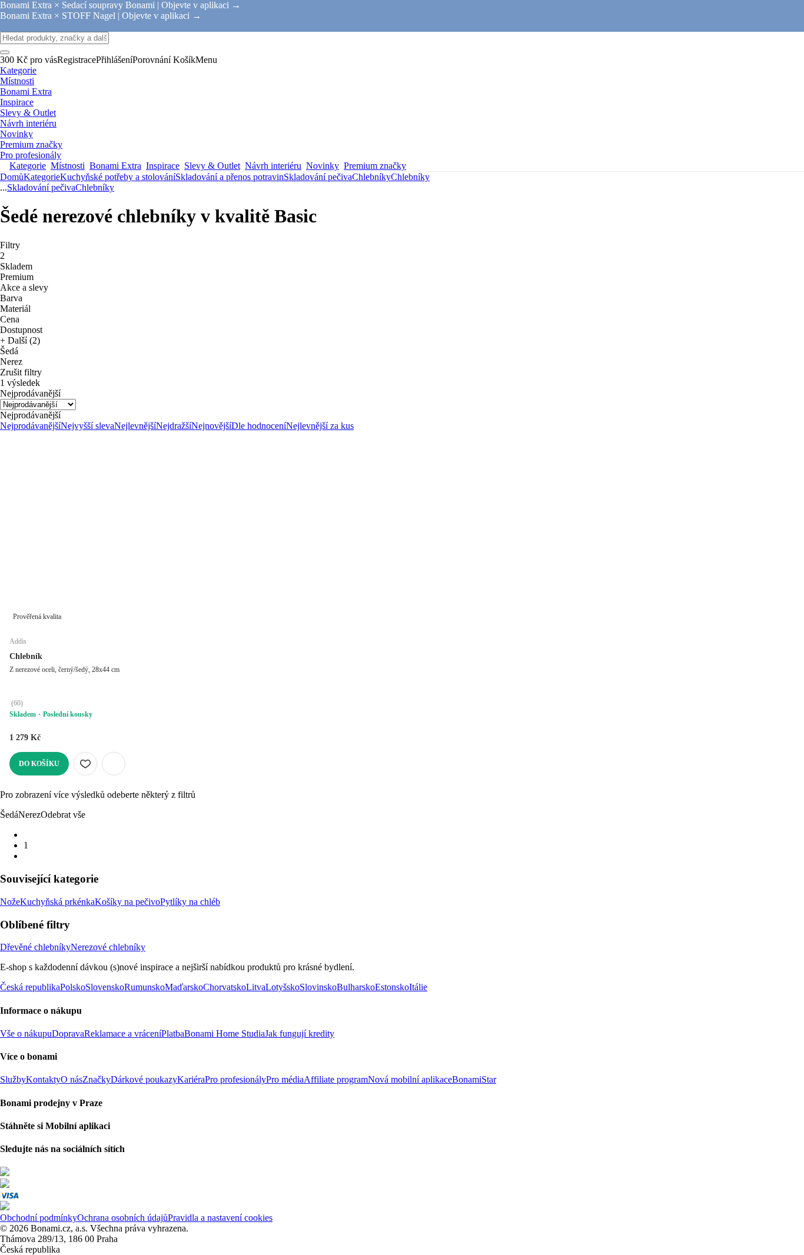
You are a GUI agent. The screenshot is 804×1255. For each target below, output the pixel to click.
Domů (12, 177)
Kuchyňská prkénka (57, 902)
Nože (10, 902)
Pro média (285, 1079)
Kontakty (43, 1079)
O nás (71, 1079)
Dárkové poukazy (144, 1079)
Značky (96, 1079)
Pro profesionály (235, 1079)
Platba (172, 1033)
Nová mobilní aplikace (410, 1079)
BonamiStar (474, 1079)
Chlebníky (410, 177)
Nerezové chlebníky (108, 947)
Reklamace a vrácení (122, 1033)
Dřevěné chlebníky (35, 947)
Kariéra (191, 1079)
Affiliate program (336, 1079)
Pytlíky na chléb (190, 902)
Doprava (68, 1033)
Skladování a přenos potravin (229, 177)
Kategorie (42, 177)
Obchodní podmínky (38, 1218)
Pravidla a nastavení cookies (220, 1218)
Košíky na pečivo (127, 902)
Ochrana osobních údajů (122, 1218)
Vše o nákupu (26, 1033)
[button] (113, 763)
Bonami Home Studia (224, 1033)
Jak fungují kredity (299, 1033)
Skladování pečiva (318, 177)
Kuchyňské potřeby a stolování (117, 177)
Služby (13, 1079)
